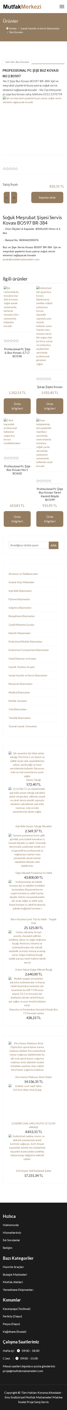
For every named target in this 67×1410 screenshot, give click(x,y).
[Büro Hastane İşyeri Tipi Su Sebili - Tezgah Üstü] (33, 898)
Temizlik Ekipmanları (20, 717)
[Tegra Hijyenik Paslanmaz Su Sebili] (33, 852)
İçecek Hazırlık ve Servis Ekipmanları (28, 675)
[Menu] (62, 6)
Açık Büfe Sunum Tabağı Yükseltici (33, 826)
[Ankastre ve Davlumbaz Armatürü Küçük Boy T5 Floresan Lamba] (33, 992)
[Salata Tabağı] (33, 764)
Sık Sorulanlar (11, 1240)
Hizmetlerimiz (12, 1232)
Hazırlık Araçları (13, 1267)
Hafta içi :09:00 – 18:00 (21, 1350)
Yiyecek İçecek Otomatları (23, 726)
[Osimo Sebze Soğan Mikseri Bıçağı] (33, 949)
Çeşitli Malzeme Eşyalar (21, 624)
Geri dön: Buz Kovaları (17, 61)
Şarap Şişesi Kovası (50, 387)
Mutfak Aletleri (13, 1282)
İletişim (7, 1247)
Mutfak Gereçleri (18, 700)
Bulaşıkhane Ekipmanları (22, 616)
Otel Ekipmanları (18, 709)
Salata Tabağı (33, 779)
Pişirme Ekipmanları (19, 599)
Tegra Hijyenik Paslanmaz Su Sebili (33, 872)
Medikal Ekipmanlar (19, 692)
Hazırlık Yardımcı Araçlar (22, 667)
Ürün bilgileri (17, 406)
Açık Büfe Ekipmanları (20, 590)
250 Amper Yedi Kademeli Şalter (33, 1170)
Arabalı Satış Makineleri (21, 582)
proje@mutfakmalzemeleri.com (21, 259)
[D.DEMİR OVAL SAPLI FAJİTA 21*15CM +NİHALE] (33, 1103)
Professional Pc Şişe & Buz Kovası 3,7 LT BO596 (17, 352)
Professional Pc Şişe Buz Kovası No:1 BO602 (17, 469)
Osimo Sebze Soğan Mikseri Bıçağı (33, 969)
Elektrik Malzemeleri (20, 633)
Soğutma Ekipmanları (20, 607)
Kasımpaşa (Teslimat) (16, 1308)
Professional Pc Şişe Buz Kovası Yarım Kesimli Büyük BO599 (50, 494)
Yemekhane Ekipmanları (18, 1289)
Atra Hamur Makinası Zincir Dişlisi (33, 1077)
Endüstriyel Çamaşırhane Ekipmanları (29, 649)
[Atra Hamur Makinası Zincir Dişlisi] (33, 1058)
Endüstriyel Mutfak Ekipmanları (25, 641)
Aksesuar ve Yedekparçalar (23, 573)
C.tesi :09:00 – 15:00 (20, 1358)
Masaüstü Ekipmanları (20, 683)
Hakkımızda (11, 1225)
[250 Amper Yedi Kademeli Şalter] (33, 1151)
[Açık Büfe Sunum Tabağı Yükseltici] (33, 805)
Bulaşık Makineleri (15, 1274)
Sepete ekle (47, 197)
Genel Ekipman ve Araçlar (22, 658)
